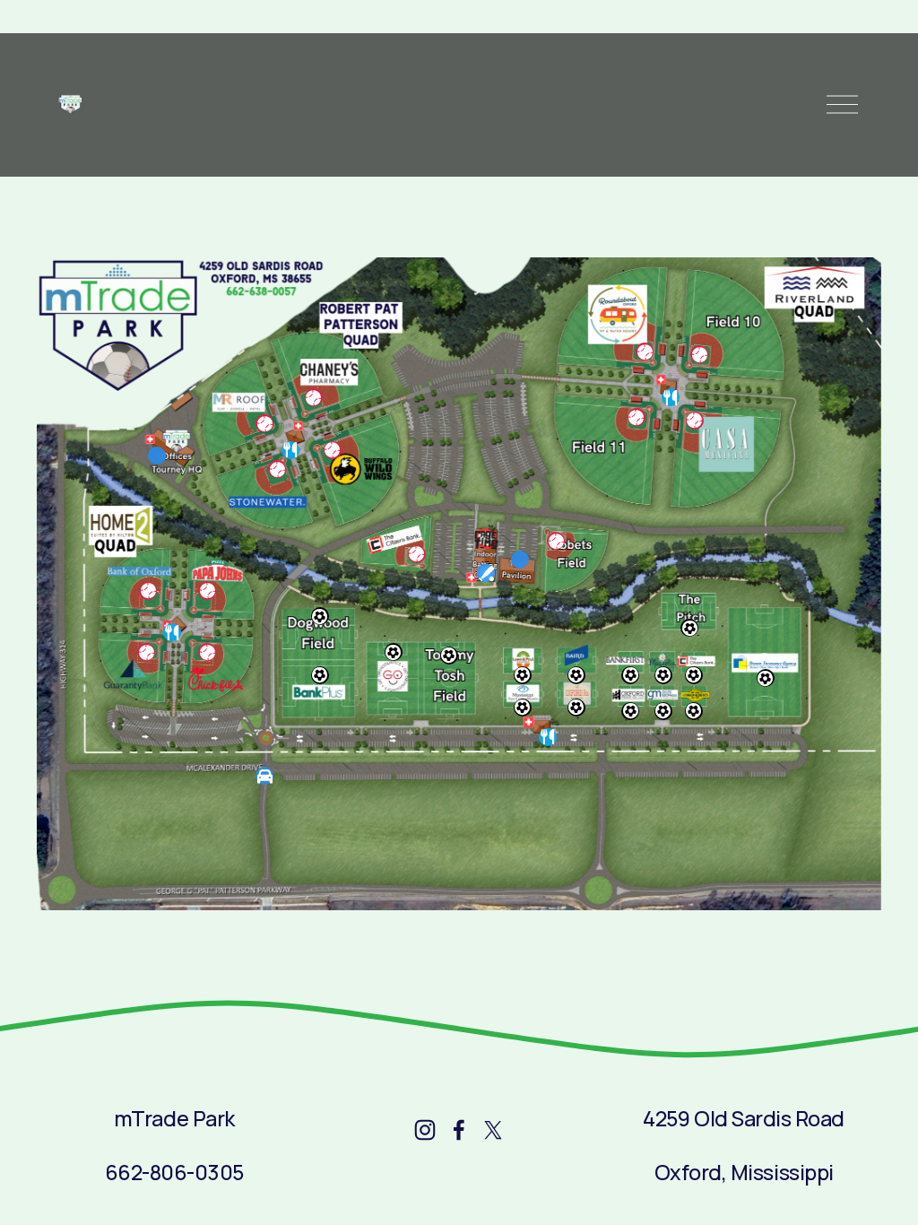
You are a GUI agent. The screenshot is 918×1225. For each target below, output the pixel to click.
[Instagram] (425, 1130)
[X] (493, 1130)
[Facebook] (459, 1130)
